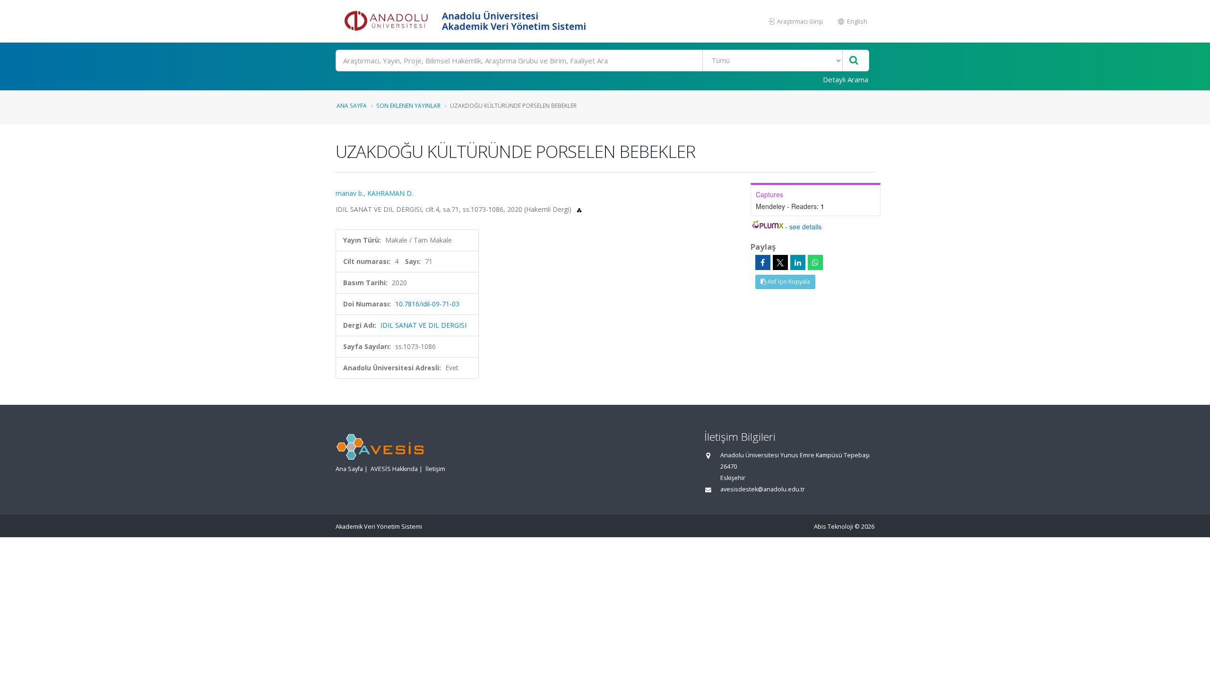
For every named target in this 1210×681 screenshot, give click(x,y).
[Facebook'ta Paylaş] (762, 262)
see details (805, 226)
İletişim (435, 469)
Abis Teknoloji (833, 527)
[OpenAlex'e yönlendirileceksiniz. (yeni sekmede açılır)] (579, 209)
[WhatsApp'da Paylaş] (815, 262)
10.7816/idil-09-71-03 (427, 303)
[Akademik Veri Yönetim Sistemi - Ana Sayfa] (388, 21)
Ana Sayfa (352, 105)
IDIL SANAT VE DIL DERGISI (423, 325)
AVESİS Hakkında (394, 469)
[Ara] (853, 60)
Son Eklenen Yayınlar (408, 105)
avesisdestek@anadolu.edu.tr (762, 489)
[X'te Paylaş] (780, 262)
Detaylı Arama (845, 79)
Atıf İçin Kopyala (788, 282)
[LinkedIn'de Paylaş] (797, 262)
